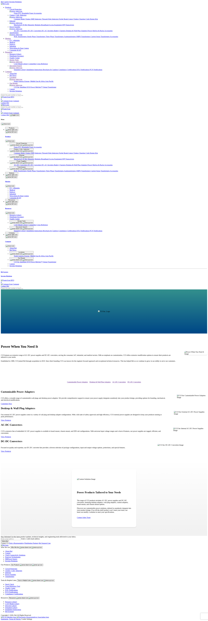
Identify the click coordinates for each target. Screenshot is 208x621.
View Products (6, 420)
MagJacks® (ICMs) (21, 25)
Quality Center (10, 588)
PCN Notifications (96, 70)
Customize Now (6, 404)
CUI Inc (17, 87)
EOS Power (31, 87)
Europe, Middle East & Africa (34, 81)
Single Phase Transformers (36, 37)
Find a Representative (16, 543)
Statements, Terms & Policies (11, 619)
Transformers (9, 576)
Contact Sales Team (83, 517)
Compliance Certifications (67, 70)
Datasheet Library (20, 70)
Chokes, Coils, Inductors (13, 571)
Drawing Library (11, 606)
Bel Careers (5, 2)
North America (19, 81)
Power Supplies (10, 575)
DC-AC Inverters (48, 31)
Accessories (38, 13)
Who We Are (15, 547)
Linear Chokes (73, 19)
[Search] (22, 95)
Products (8, 7)
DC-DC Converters (35, 31)
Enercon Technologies (12, 557)
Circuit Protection (11, 569)
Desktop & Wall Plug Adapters (77, 31)
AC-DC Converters (21, 31)
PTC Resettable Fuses (26, 13)
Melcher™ (39, 87)
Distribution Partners (31, 543)
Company (8, 72)
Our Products (15, 565)
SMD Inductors (36, 19)
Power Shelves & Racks (96, 31)
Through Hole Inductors (50, 19)
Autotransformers (70, 37)
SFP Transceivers (68, 25)
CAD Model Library (21, 64)
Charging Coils (84, 19)
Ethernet (8, 573)
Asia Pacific (49, 81)
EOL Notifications (83, 70)
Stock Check (9, 584)
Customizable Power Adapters (77, 382)
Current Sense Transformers (100, 37)
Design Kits (94, 19)
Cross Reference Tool (12, 586)
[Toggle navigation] (14, 115)
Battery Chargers (60, 31)
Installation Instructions (35, 70)
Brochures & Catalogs (50, 70)
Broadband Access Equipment (51, 25)
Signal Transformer (49, 87)
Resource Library (11, 602)
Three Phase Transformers (55, 37)
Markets (8, 38)
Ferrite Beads (63, 19)
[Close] (6, 124)
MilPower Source (11, 559)
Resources (8, 52)
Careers (7, 553)
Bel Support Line (45, 543)
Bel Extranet (9, 611)
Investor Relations (15, 2)
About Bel (8, 551)
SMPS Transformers (83, 37)
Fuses (16, 13)
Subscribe (5, 541)
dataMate (23, 87)
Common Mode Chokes (22, 19)
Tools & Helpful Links (24, 580)
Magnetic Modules (34, 25)
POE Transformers (20, 37)
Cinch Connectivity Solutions (15, 555)
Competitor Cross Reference (38, 64)
